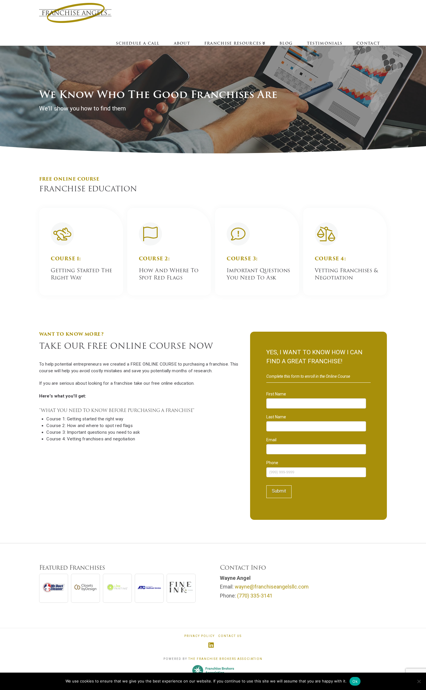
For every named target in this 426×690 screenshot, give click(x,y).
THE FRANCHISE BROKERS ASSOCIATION (225, 658)
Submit (279, 491)
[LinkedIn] (213, 644)
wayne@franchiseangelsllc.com (272, 587)
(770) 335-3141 (254, 596)
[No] (419, 681)
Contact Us (230, 636)
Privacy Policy (199, 636)
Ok (355, 681)
